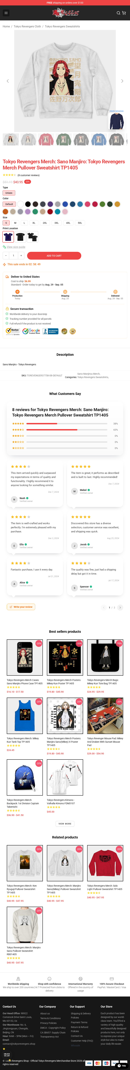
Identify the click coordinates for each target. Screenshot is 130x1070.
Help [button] (124, 1066)
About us (45, 1013)
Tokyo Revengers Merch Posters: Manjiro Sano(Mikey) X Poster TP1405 (64, 742)
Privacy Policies (48, 1023)
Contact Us (77, 1036)
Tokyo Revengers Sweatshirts (62, 26)
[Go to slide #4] (64, 139)
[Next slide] (122, 81)
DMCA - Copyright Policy (53, 1027)
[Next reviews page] (120, 608)
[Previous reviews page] (104, 608)
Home (6, 26)
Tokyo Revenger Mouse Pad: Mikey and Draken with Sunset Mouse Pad (105, 742)
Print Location (10, 228)
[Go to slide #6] (99, 139)
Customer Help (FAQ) (82, 1040)
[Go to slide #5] (81, 139)
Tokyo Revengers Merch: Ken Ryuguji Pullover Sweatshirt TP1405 (22, 889)
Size (5, 217)
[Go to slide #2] (28, 139)
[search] (118, 13)
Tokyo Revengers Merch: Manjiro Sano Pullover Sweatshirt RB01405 (24, 951)
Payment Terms (79, 1022)
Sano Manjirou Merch (88, 373)
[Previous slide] (8, 81)
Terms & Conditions (50, 1018)
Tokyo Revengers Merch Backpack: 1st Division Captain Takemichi (23, 803)
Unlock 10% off (7, 1055)
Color (5, 198)
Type (5, 187)
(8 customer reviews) (29, 175)
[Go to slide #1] (11, 139)
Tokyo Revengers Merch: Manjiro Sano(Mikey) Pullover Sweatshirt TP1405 (64, 889)
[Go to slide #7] (116, 139)
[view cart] (124, 13)
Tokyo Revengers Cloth (27, 26)
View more (65, 824)
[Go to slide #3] (46, 139)
